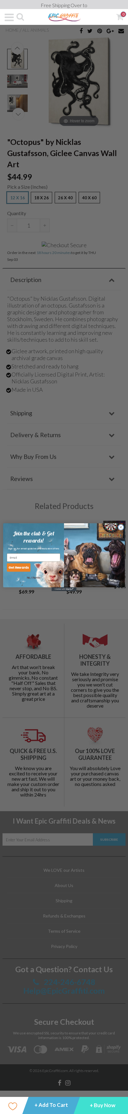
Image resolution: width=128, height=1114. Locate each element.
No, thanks (33, 578)
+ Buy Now (102, 1105)
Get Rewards (18, 567)
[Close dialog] (121, 527)
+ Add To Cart (51, 1105)
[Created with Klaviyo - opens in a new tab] (64, 589)
